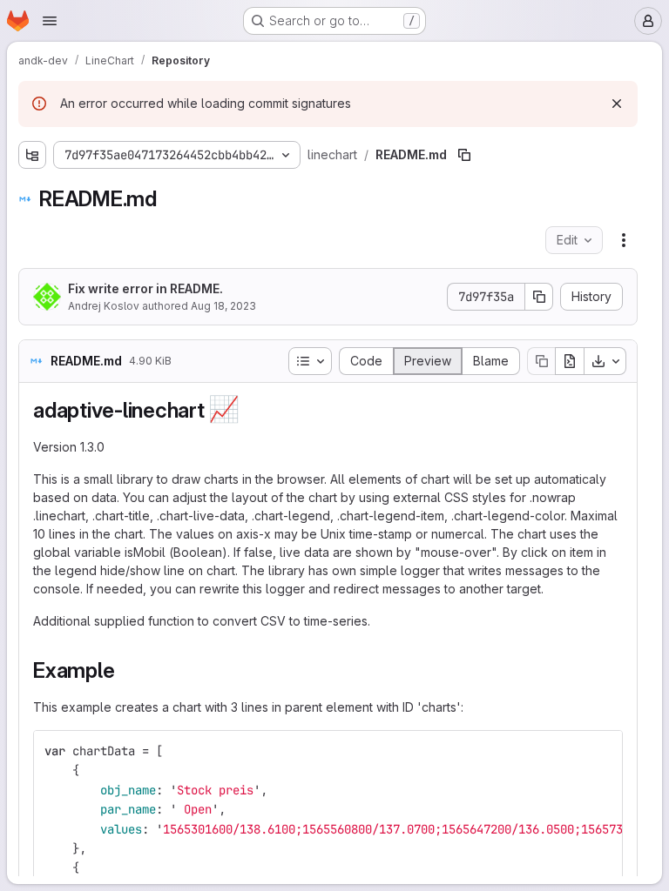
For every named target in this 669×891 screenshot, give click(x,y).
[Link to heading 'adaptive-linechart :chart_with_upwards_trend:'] (251, 410)
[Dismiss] (616, 103)
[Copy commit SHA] (539, 297)
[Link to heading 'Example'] (125, 670)
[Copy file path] (464, 155)
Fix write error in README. (145, 288)
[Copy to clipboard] (602, 751)
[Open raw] (570, 361)
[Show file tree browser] (32, 155)
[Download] (605, 361)
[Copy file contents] (541, 361)
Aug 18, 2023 (223, 305)
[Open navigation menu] (50, 21)
